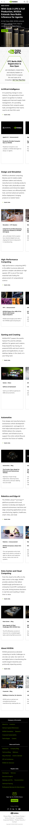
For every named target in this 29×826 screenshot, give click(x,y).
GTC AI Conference (7, 759)
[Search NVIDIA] (4, 1)
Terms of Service (9, 818)
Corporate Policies (8, 820)
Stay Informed (6, 755)
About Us (5, 724)
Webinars (15, 752)
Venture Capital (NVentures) (10, 728)
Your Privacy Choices (18, 816)
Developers (5, 773)
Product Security (20, 820)
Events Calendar (17, 755)
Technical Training (7, 783)
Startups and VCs (7, 780)
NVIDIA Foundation (7, 731)
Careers (14, 738)
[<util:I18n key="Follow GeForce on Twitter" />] (16, 809)
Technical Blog (6, 752)
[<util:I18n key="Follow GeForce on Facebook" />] (8, 809)
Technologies (6, 738)
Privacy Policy (7, 816)
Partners (13, 773)
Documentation (19, 780)
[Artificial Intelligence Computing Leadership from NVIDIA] (13, 1)
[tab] (3, 45)
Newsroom (5, 748)
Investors (12, 724)
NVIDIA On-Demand (8, 763)
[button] (24, 2)
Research (18, 731)
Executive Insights (7, 776)
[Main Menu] (2, 2)
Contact (14, 822)
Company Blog (14, 748)
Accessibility (19, 818)
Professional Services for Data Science (13, 787)
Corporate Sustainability (9, 735)
